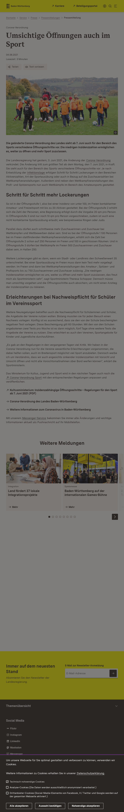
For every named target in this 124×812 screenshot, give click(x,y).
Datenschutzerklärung (90, 773)
